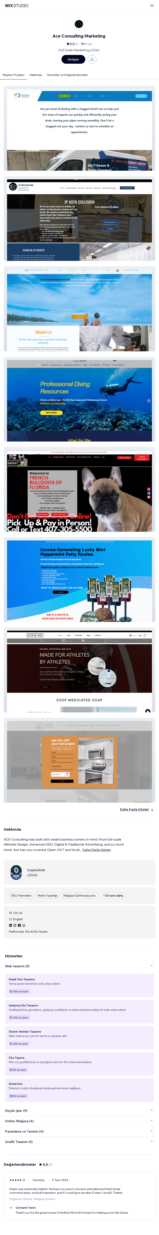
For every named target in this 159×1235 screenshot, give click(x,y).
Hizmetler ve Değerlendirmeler (67, 75)
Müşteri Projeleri (13, 75)
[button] (79, 128)
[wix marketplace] (16, 5)
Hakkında (35, 75)
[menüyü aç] (151, 6)
